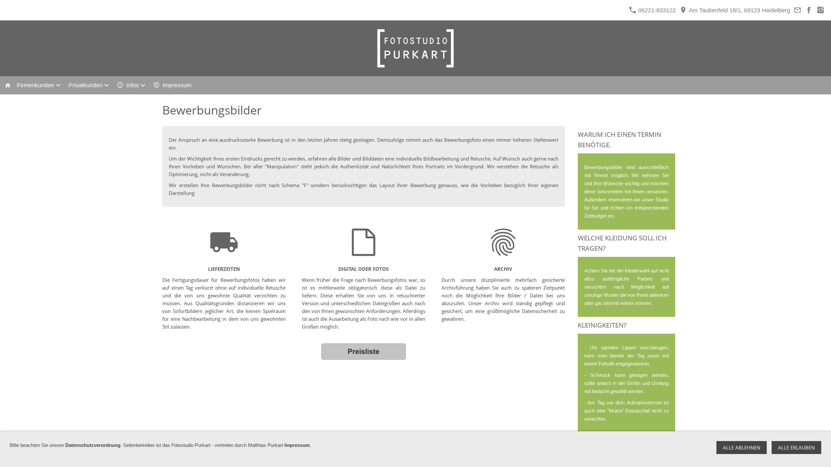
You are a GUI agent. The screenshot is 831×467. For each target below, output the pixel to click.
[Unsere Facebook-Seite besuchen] (809, 10)
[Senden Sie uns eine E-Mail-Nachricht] (797, 10)
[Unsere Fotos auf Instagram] (820, 10)
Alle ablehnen (741, 447)
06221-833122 (656, 10)
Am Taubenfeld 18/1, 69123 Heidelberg (738, 10)
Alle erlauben (796, 447)
